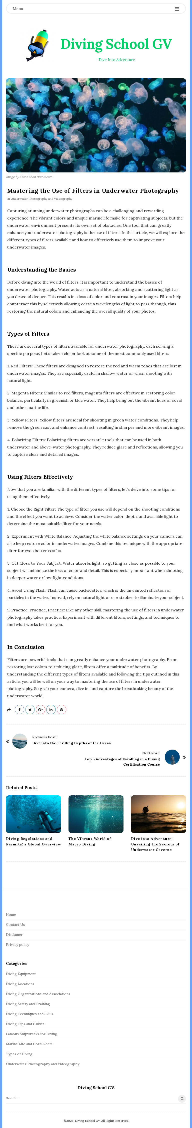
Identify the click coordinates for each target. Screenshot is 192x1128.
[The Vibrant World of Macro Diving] (96, 814)
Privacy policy (17, 944)
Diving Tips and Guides (25, 1024)
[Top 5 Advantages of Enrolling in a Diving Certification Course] (172, 757)
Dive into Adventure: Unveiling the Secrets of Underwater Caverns (155, 844)
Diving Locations (20, 984)
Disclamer (14, 934)
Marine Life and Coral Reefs (29, 1044)
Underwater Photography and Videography (41, 198)
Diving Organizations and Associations (38, 994)
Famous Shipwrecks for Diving (31, 1034)
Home (11, 914)
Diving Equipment (21, 974)
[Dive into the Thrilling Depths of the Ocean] (19, 741)
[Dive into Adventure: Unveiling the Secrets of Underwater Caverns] (158, 814)
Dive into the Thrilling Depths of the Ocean (71, 743)
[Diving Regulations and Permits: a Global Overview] (33, 814)
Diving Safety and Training (28, 1004)
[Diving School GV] (38, 46)
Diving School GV (116, 44)
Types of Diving (19, 1054)
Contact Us (15, 924)
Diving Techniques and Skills (29, 1014)
